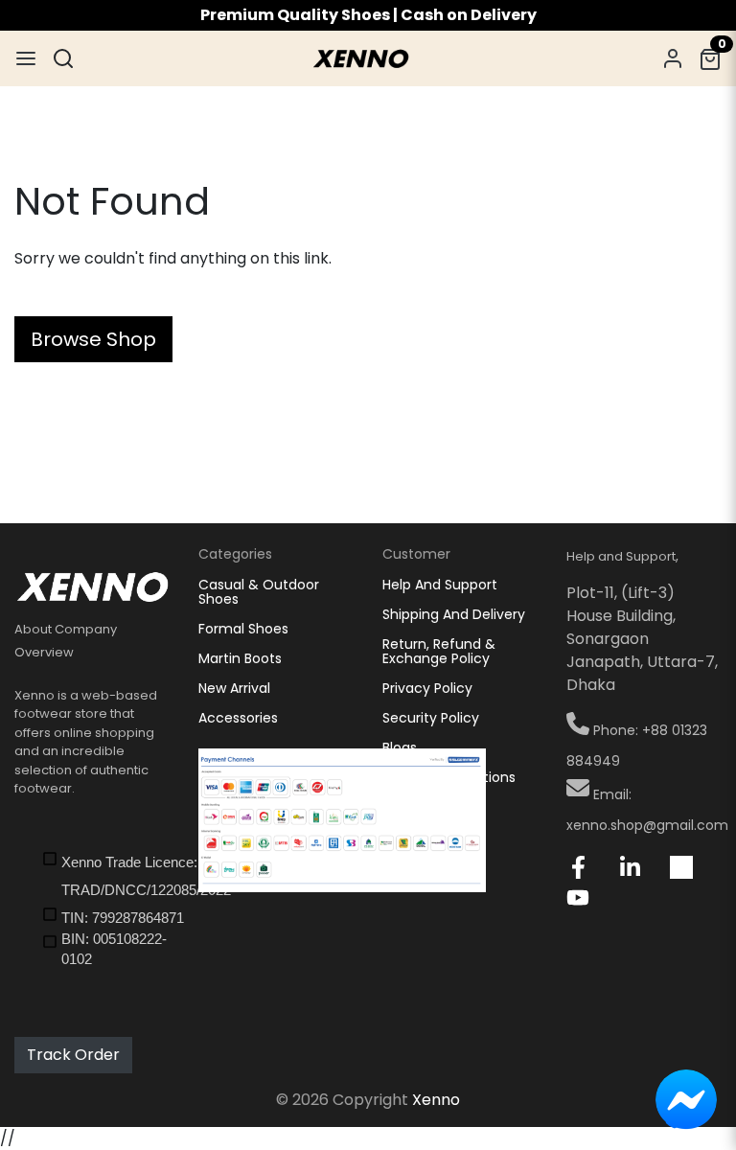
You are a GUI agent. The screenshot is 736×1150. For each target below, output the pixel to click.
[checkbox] (105, 875)
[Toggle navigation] (25, 58)
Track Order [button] (73, 1055)
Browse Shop (93, 339)
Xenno (436, 1100)
